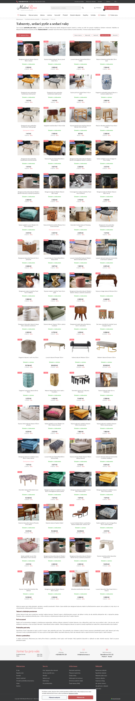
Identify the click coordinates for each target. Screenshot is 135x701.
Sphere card (46, 678)
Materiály (98, 688)
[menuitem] (21, 15)
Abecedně (115, 35)
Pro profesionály (47, 683)
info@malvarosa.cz (83, 654)
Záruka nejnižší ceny (48, 673)
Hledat (83, 8)
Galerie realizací (21, 678)
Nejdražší (95, 35)
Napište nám (20, 673)
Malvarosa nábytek (91, 1)
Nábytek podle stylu (101, 675)
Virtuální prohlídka (79, 1)
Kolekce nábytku (100, 678)
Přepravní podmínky (74, 673)
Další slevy (46, 680)
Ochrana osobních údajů (76, 680)
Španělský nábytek (101, 673)
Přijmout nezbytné (54, 697)
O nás (18, 670)
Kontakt (100, 1)
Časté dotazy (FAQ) (74, 683)
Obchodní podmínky (74, 670)
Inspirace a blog (100, 680)
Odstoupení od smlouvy (76, 678)
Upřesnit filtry (25, 35)
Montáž (45, 675)
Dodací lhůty (72, 675)
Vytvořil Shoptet (116, 698)
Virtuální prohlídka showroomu (25, 680)
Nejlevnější (87, 35)
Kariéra (18, 686)
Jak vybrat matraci (101, 683)
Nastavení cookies (73, 693)
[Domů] (20, 19)
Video (18, 683)
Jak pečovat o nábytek (102, 686)
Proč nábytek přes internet (50, 670)
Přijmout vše (80, 697)
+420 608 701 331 (61, 654)
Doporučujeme (78, 35)
